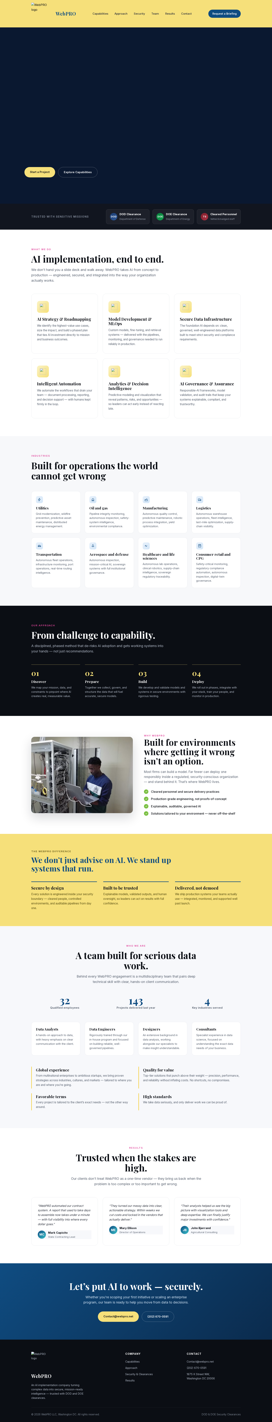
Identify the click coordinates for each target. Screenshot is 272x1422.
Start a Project (40, 172)
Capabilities (100, 13)
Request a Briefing (224, 13)
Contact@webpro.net (118, 1316)
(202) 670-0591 (157, 1316)
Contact (186, 13)
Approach (121, 13)
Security (139, 13)
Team (155, 13)
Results (170, 13)
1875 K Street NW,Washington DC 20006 (201, 1376)
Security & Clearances (139, 1374)
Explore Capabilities (78, 172)
